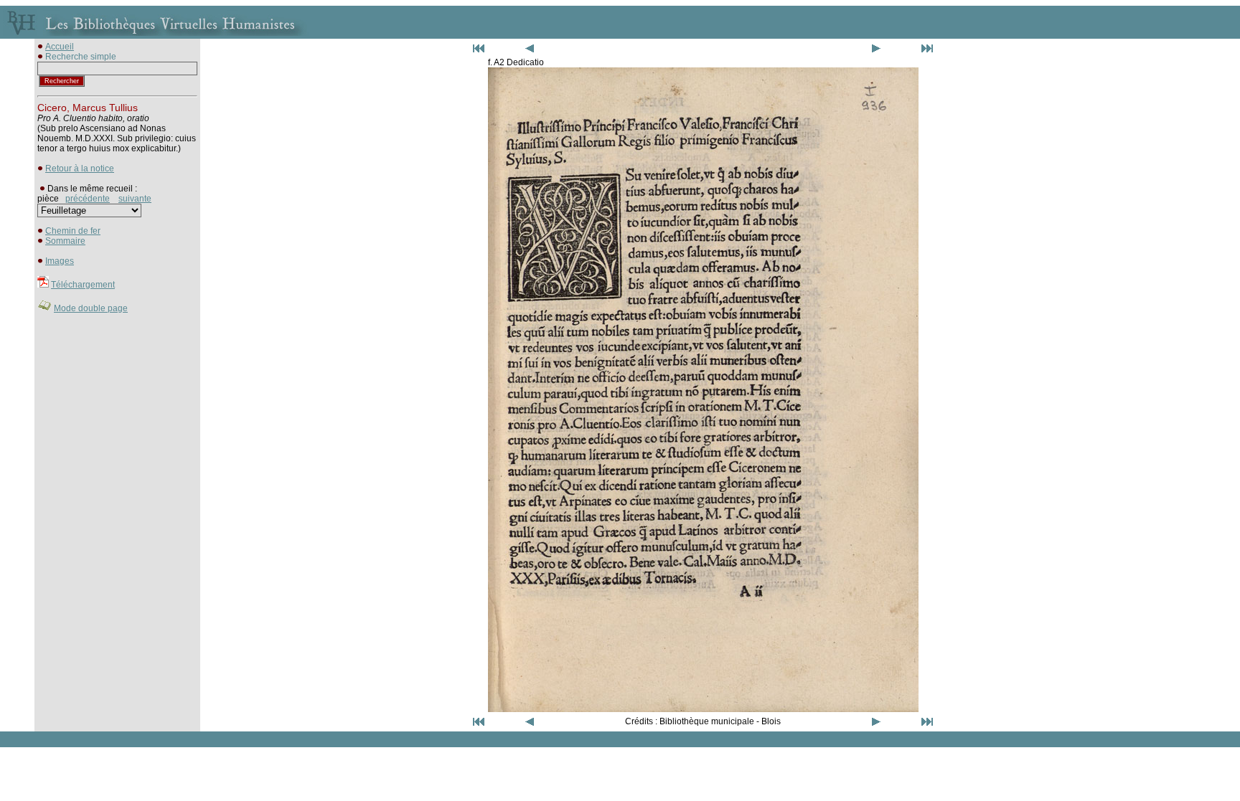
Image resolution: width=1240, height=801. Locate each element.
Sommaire (65, 241)
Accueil (59, 47)
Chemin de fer (72, 231)
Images (59, 261)
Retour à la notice (79, 168)
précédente (87, 199)
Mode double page (91, 308)
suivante (134, 199)
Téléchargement (83, 285)
